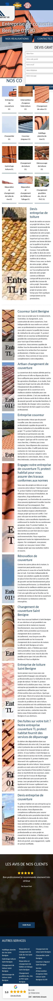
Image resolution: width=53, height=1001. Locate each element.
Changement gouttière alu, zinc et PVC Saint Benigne (26, 977)
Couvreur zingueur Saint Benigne (43, 963)
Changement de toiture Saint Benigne (8, 968)
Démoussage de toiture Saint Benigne (8, 977)
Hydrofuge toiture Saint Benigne (9, 960)
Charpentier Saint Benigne (42, 957)
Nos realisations (17, 39)
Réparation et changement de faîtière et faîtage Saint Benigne (25, 965)
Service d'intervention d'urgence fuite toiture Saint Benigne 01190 (41, 974)
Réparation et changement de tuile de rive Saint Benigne (25, 953)
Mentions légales (39, 997)
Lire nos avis (16, 996)
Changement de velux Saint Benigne (43, 950)
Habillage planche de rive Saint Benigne (9, 953)
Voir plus (26, 925)
